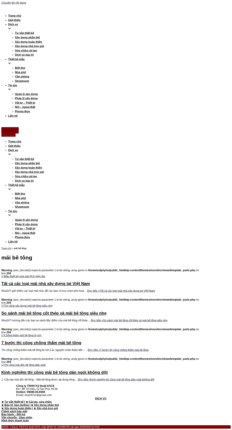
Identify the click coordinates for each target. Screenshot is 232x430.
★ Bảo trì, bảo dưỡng (15, 405)
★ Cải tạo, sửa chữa (39, 401)
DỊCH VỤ (100, 398)
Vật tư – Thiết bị (25, 102)
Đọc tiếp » (121, 290)
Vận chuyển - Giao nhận (16, 417)
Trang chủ (14, 15)
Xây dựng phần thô (27, 37)
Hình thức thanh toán (15, 420)
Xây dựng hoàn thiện (28, 41)
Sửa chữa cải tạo (26, 50)
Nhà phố (20, 72)
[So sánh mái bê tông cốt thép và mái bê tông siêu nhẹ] (26, 305)
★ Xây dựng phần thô (45, 405)
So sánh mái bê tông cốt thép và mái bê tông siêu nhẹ (53, 313)
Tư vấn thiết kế (24, 33)
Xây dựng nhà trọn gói (29, 46)
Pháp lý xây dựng (26, 98)
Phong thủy (22, 111)
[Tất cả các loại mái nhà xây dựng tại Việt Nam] (23, 276)
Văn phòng (22, 76)
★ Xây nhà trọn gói (46, 408)
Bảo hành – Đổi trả (13, 414)
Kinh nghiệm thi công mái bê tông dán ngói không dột (54, 372)
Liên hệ (13, 115)
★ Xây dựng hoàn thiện (16, 408)
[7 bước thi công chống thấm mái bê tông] (21, 335)
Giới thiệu (14, 20)
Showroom (22, 81)
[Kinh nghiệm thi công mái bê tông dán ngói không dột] (23, 365)
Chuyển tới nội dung (13, 2)
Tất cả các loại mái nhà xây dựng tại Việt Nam (45, 283)
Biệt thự (20, 67)
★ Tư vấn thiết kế (12, 401)
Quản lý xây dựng (26, 94)
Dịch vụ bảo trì (24, 54)
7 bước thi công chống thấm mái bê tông (41, 342)
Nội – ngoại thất (25, 107)
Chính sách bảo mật (14, 411)
